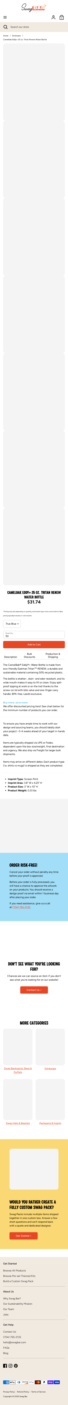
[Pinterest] (16, 1366)
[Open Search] (5, 27)
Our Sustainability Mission (17, 1303)
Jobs (5, 1314)
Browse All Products (14, 1270)
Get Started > (23, 1235)
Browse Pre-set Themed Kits (19, 1275)
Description (10, 656)
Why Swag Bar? (12, 1298)
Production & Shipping (53, 655)
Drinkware (16, 36)
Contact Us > (34, 989)
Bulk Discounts (29, 655)
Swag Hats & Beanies (18, 1123)
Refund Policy (23, 1392)
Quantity (9, 633)
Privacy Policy (9, 1392)
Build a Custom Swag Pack (18, 1281)
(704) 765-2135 (21, 907)
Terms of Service (38, 1392)
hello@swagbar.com (14, 1342)
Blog (5, 1353)
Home (5, 36)
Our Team (8, 1309)
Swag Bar (23, 1396)
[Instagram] (10, 1366)
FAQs (6, 1347)
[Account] (53, 15)
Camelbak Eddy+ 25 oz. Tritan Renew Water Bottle (25, 39)
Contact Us (9, 1331)
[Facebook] (5, 1366)
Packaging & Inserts (50, 1123)
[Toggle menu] (5, 17)
